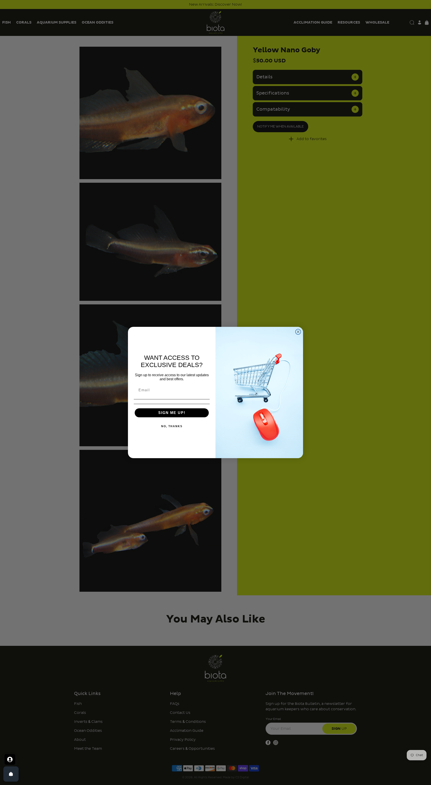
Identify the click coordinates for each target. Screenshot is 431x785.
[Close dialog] (298, 331)
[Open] (11, 774)
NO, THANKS (172, 426)
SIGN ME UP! (171, 413)
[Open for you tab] (9, 759)
